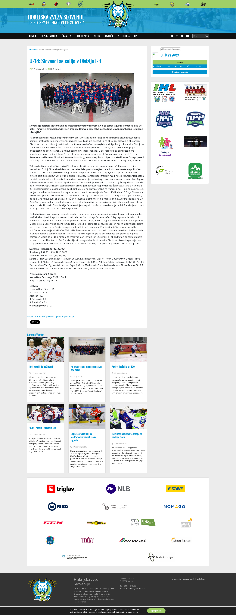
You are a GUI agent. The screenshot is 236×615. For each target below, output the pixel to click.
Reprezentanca (49, 36)
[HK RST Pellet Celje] (81, 4)
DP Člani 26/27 (170, 54)
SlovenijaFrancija (65, 316)
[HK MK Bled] (43, 4)
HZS (136, 36)
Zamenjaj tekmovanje (171, 49)
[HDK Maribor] (68, 4)
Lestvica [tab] (180, 62)
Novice (32, 36)
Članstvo (67, 36)
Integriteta (123, 36)
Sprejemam (156, 610)
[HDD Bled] (31, 4)
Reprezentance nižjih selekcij (42, 316)
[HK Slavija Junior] (172, 4)
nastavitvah (133, 612)
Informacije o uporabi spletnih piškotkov (188, 579)
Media (97, 36)
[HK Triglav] (187, 4)
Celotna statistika (181, 72)
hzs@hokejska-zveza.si (135, 588)
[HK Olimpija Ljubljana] (156, 4)
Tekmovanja (83, 36)
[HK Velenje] (203, 4)
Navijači (108, 36)
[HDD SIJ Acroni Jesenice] (56, 4)
